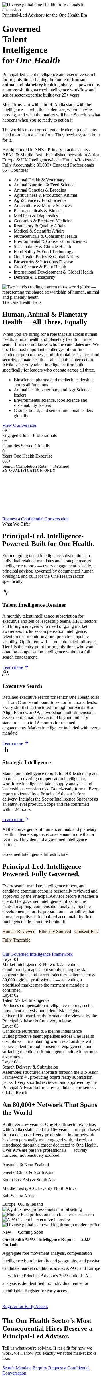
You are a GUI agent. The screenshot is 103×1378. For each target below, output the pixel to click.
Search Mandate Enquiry (24, 1367)
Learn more (13, 667)
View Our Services (19, 425)
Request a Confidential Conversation (35, 518)
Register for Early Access (25, 1306)
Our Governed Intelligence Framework (37, 954)
